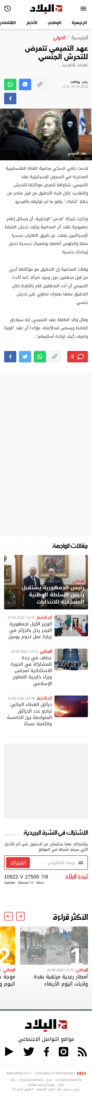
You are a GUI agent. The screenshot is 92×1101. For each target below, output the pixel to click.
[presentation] (20, 916)
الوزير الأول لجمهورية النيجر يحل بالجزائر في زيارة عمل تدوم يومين (30, 630)
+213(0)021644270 (68, 1080)
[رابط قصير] (40, 84)
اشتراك (18, 862)
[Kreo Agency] (81, 1073)
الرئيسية (79, 23)
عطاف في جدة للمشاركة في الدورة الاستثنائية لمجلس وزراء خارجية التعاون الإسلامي (31, 670)
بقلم (75, 84)
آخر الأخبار (44, 617)
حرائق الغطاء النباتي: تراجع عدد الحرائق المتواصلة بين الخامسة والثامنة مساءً (29, 714)
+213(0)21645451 (31, 1080)
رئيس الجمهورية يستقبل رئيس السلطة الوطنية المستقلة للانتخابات (53, 595)
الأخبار (31, 23)
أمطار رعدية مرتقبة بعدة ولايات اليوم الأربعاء (61, 980)
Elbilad (46, 9)
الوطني (54, 23)
